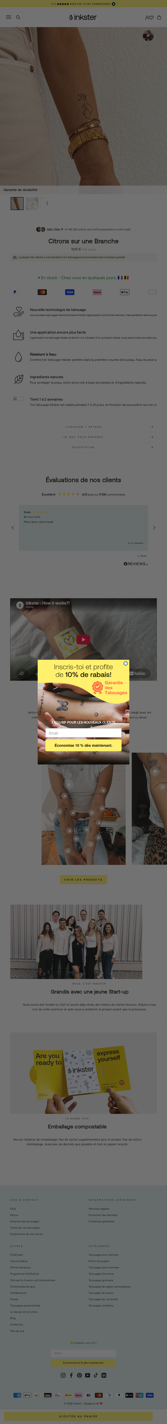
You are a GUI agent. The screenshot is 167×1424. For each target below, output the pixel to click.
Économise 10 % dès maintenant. (83, 745)
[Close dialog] (126, 663)
